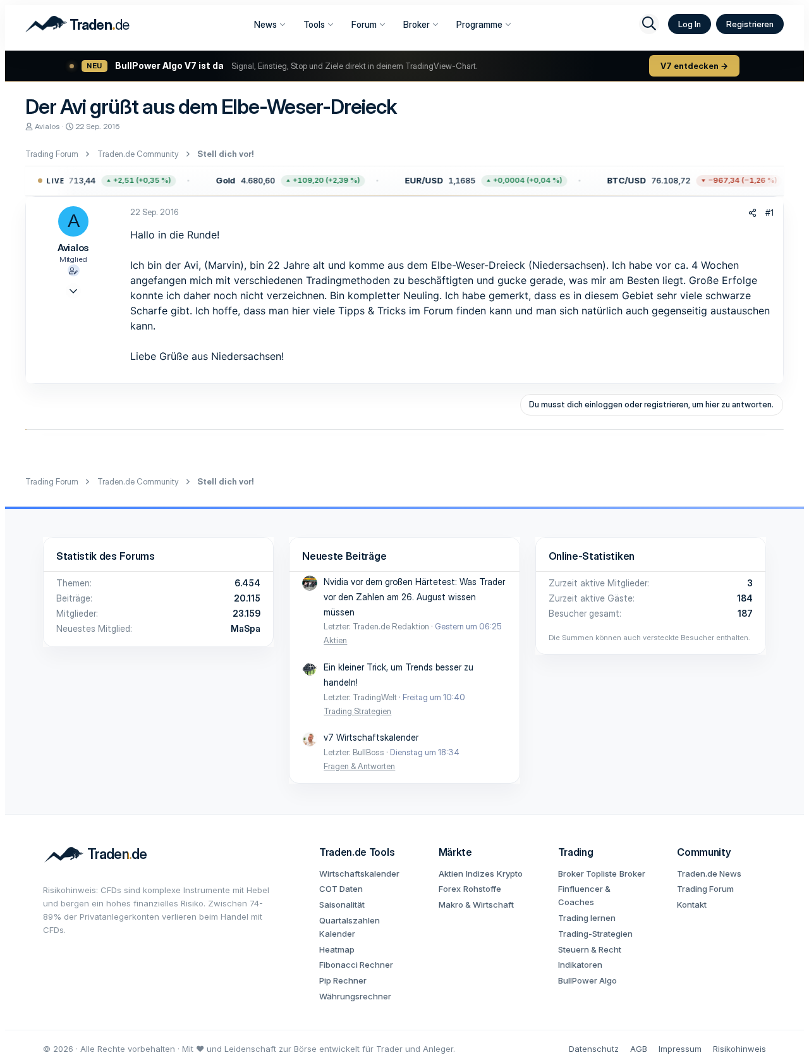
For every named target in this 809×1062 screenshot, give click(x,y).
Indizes (480, 873)
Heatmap (337, 949)
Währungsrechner (355, 996)
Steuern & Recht (589, 949)
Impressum (680, 1049)
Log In (689, 24)
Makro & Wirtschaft (476, 904)
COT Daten (341, 889)
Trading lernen (587, 918)
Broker (416, 24)
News (265, 24)
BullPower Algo (587, 980)
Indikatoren (580, 965)
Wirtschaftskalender (359, 873)
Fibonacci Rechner (356, 965)
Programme (479, 24)
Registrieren (750, 24)
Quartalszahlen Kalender (349, 927)
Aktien (335, 640)
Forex (450, 889)
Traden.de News (709, 873)
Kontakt (692, 904)
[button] (285, 181)
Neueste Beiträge (344, 556)
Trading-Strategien (595, 934)
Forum (364, 24)
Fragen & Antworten (359, 766)
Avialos (47, 126)
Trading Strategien (357, 711)
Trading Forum (705, 889)
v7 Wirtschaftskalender (371, 737)
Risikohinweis (739, 1049)
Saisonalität (342, 904)
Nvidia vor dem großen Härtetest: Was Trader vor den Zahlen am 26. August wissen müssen (414, 596)
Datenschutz (594, 1049)
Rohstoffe (482, 889)
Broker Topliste (587, 873)
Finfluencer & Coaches (584, 895)
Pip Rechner (343, 980)
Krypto (510, 873)
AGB (638, 1049)
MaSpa (245, 628)
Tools (314, 24)
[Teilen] (752, 213)
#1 (769, 212)
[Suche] (649, 24)
